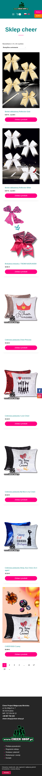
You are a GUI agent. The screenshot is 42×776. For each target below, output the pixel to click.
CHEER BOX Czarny (12, 646)
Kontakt (8, 758)
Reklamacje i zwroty (13, 755)
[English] (29, 14)
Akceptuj (6, 772)
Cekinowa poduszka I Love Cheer (17, 416)
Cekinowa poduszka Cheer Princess (18, 340)
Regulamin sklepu (12, 749)
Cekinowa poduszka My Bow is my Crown (20, 492)
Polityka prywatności (13, 746)
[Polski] (25, 14)
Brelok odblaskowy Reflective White (18, 188)
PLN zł (37, 12)
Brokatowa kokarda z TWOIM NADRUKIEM (20, 264)
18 (4, 669)
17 (34, 665)
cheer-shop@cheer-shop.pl (13, 719)
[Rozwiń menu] (13, 14)
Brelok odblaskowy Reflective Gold (17, 112)
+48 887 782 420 (8, 716)
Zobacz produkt (21, 120)
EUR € (37, 16)
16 (29, 665)
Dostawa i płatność (12, 752)
